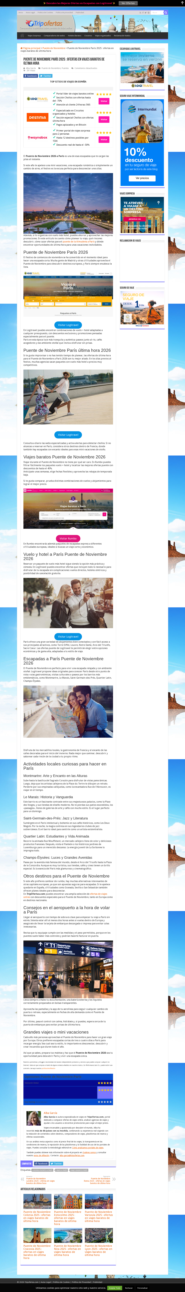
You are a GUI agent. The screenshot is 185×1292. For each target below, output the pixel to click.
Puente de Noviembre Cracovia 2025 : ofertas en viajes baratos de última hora (37, 1251)
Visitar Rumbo (68, 538)
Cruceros (88, 36)
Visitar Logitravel (68, 325)
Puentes (65, 68)
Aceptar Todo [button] (114, 1288)
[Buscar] (166, 12)
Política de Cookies (61, 1282)
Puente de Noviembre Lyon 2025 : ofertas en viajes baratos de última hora (98, 1250)
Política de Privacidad (81, 1282)
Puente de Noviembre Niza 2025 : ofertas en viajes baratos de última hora (67, 1250)
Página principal (31, 48)
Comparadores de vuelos (54, 36)
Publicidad (80, 13)
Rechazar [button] (129, 1288)
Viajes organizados (103, 36)
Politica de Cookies (45, 13)
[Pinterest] (148, 12)
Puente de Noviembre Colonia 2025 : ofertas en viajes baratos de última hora (37, 1216)
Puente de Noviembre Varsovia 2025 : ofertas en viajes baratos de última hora (99, 1216)
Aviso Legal (30, 13)
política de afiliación (48, 1068)
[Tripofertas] (45, 23)
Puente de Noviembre (53, 48)
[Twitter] (145, 12)
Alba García (31, 68)
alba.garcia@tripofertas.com (72, 1155)
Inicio (20, 13)
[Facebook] (143, 12)
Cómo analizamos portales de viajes (87, 1148)
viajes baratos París (79, 1170)
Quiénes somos (89, 1152)
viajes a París (61, 1170)
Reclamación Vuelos (122, 36)
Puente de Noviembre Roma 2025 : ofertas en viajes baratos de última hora (97, 1180)
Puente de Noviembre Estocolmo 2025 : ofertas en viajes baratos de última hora (67, 1218)
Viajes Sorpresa (34, 36)
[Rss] (140, 12)
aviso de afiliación (41, 1155)
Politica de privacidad (64, 13)
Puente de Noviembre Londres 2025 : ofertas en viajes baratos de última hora (40, 1180)
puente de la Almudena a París (79, 241)
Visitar (104, 101)
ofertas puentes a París (42, 1170)
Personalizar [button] (142, 1288)
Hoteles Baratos (74, 36)
